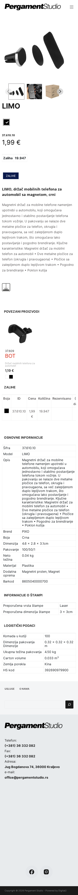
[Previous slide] (8, 91)
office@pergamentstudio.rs (26, 777)
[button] (16, 92)
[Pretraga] (69, 704)
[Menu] (71, 7)
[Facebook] (32, 872)
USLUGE (9, 688)
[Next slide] (60, 91)
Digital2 (62, 890)
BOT (10, 355)
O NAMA (24, 688)
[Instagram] (46, 872)
